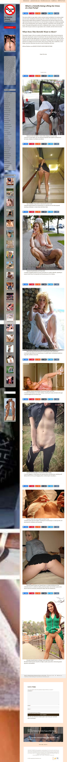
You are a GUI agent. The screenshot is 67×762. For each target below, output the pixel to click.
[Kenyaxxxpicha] (10, 369)
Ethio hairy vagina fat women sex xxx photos (10, 218)
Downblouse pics (7, 112)
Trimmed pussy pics (8, 163)
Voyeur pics (6, 169)
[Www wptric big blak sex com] (10, 181)
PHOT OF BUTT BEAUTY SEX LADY (10, 280)
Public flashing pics (7, 147)
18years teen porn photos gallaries (10, 259)
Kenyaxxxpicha (9, 373)
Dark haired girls (7, 110)
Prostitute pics (6, 145)
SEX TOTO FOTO (10, 290)
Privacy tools (52, 755)
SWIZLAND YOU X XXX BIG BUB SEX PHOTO (10, 301)
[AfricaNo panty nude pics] (10, 338)
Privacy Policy (37, 712)
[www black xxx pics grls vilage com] (10, 265)
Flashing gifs (6, 118)
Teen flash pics (7, 161)
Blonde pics (6, 100)
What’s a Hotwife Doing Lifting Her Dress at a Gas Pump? (35, 675)
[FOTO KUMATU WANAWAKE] (10, 327)
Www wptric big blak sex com (10, 186)
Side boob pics (7, 157)
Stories (5, 159)
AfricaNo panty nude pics (9, 343)
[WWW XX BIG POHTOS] (10, 348)
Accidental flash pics (8, 93)
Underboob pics (7, 165)
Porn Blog (6, 143)
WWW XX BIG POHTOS (10, 353)
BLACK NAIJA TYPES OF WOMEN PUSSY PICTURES (10, 228)
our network (41, 754)
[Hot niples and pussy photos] (10, 380)
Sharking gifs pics (7, 153)
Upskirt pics (6, 167)
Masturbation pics (7, 124)
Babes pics (6, 98)
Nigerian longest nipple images (10, 197)
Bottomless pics (7, 104)
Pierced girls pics (7, 140)
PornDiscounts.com (45, 0)
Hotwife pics (6, 122)
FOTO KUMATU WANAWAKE (9, 333)
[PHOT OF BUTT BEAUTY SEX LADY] (10, 275)
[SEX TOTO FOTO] (10, 286)
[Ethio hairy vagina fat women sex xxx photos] (10, 212)
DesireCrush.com (35, 0)
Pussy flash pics (7, 149)
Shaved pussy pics (7, 155)
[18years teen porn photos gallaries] (10, 254)
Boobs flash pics (7, 102)
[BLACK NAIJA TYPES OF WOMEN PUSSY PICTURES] (10, 223)
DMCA (43, 755)
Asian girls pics (7, 95)
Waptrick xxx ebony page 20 (10, 312)
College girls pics (7, 108)
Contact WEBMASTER (36, 755)
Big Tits (45, 744)
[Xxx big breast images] (10, 359)
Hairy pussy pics (7, 120)
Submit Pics (10, 27)
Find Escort (6, 116)
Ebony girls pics (7, 114)
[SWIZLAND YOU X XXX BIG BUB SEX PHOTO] (10, 296)
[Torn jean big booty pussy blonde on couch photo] (10, 233)
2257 (41, 755)
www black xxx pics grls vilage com (10, 270)
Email (29, 709)
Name (29, 705)
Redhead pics (6, 151)
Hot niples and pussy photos (10, 385)
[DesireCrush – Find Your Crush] (9, 43)
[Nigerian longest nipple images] (10, 192)
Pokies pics (6, 141)
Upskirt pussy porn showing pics (10, 207)
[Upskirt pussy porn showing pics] (10, 202)
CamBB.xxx (54, 0)
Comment (30, 690)
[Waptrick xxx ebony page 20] (10, 307)
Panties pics (6, 138)
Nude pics (6, 136)
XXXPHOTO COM (10, 321)
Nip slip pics (6, 130)
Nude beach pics (7, 132)
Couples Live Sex (43, 72)
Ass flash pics (6, 96)
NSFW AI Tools (61, 0)
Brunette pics (6, 106)
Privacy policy (47, 755)
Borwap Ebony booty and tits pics (10, 249)
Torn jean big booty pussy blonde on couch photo (10, 238)
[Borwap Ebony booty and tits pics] (10, 244)
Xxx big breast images (10, 364)
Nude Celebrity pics (7, 134)
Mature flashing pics (8, 126)
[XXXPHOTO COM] (10, 317)
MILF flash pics (7, 128)
